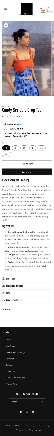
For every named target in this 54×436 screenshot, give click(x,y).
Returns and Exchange (15, 352)
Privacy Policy (12, 384)
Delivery (9, 365)
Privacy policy (21, 430)
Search (9, 339)
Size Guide (11, 346)
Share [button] (7, 308)
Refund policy (44, 426)
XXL (6, 154)
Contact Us (10, 371)
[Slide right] (33, 101)
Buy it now (27, 171)
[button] (5, 8)
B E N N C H (16, 426)
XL (41, 148)
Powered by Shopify (29, 426)
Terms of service (35, 430)
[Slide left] (21, 101)
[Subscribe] (42, 402)
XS (6, 148)
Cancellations (12, 358)
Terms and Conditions (15, 377)
